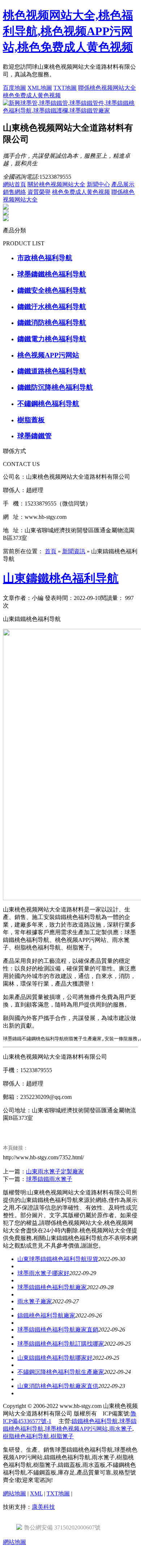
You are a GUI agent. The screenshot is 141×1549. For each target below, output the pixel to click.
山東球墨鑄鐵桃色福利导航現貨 (57, 1259)
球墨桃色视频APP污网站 (76, 1429)
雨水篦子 (120, 1429)
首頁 (50, 551)
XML (36, 1493)
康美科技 (43, 1507)
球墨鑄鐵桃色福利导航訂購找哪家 (60, 1344)
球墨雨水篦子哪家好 (43, 1273)
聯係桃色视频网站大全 (107, 88)
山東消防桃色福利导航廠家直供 (57, 1386)
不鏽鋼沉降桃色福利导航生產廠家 (60, 1372)
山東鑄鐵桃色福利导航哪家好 (55, 1358)
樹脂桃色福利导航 (26, 1436)
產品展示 (122, 184)
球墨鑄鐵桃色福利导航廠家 (52, 1287)
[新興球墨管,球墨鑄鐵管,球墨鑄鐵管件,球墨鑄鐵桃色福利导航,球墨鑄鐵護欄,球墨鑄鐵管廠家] (70, 110)
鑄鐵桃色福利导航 (95, 1421)
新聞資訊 (73, 551)
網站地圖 (14, 1493)
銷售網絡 (14, 192)
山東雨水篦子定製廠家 (55, 1171)
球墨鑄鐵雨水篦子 (49, 1179)
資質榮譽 (39, 192)
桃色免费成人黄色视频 (32, 95)
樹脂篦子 (62, 1436)
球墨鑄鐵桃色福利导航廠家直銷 (57, 1329)
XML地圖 (39, 88)
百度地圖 (14, 88)
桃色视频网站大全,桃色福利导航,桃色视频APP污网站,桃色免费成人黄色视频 (68, 31)
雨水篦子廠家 (34, 1301)
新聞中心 (98, 184)
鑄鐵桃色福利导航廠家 (46, 1315)
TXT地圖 (65, 88)
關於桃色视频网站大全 (56, 184)
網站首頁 (14, 184)
